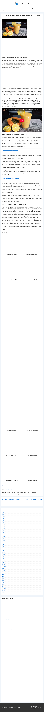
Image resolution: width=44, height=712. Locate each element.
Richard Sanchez (9, 489)
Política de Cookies (17, 707)
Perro (3, 576)
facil (29, 17)
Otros (3, 572)
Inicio (3, 8)
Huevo (3, 558)
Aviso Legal (11, 707)
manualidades (4, 566)
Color (3, 534)
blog (3, 518)
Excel (3, 542)
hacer (3, 550)
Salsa (3, 584)
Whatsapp (3, 592)
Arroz (3, 514)
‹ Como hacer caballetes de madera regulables (11, 499)
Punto (3, 580)
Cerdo (3, 530)
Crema (3, 538)
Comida (7, 8)
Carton (3, 522)
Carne (3, 520)
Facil (3, 10)
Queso (3, 582)
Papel (3, 574)
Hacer (26, 8)
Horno (3, 556)
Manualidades (38, 8)
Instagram (3, 560)
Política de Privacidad (5, 707)
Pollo (3, 578)
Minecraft (3, 568)
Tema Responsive (35, 708)
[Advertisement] (22, 47)
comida (3, 536)
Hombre (3, 554)
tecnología (4, 588)
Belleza (20, 8)
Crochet (3, 540)
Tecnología (13, 8)
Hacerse (3, 552)
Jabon (3, 562)
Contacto (13, 10)
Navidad (3, 570)
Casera (3, 524)
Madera (3, 564)
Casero (3, 528)
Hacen (3, 548)
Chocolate (3, 532)
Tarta (3, 586)
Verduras (3, 590)
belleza (3, 516)
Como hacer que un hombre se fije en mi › (34, 499)
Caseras (3, 526)
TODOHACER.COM (24, 3)
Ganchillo (3, 546)
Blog (32, 8)
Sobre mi (7, 10)
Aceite (3, 512)
